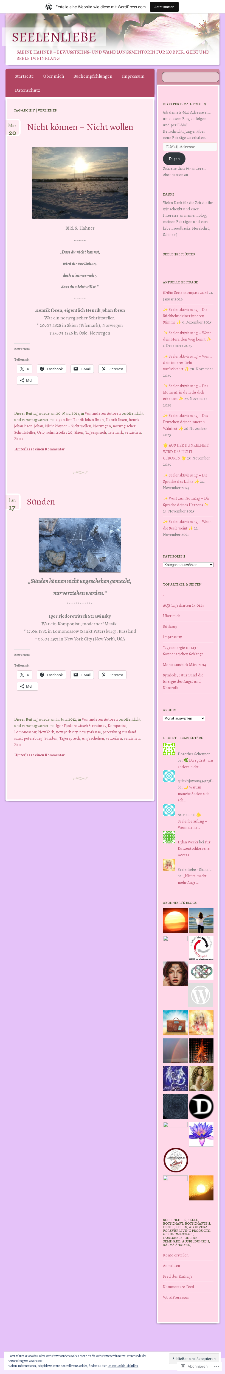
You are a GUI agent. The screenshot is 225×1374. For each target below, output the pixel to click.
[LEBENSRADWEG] (176, 1161)
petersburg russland (119, 732)
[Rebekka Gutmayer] (200, 996)
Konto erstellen (176, 1255)
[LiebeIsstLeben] (201, 973)
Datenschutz (27, 90)
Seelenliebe (54, 36)
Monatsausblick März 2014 (184, 664)
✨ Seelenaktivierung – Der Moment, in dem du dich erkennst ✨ (185, 392)
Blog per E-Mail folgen (184, 104)
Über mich (53, 76)
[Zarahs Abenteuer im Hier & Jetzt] (175, 1079)
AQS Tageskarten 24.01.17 (183, 605)
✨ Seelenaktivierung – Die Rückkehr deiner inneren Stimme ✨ (185, 316)
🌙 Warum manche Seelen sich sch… (193, 793)
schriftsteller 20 (59, 432)
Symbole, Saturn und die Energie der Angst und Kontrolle (183, 681)
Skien (78, 432)
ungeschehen (93, 738)
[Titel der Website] (201, 1023)
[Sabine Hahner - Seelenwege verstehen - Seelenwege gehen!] (201, 921)
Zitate (19, 438)
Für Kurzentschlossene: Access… (194, 848)
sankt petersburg (28, 738)
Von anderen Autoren (103, 413)
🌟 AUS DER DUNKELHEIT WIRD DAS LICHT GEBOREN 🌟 (186, 451)
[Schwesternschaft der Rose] (201, 1079)
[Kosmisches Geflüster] (175, 1187)
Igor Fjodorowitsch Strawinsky (81, 725)
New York (46, 732)
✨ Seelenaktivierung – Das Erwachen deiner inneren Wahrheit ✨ (185, 422)
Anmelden (171, 1265)
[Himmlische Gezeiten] (175, 1107)
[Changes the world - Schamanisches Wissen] (201, 1051)
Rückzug (170, 626)
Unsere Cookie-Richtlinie (123, 1366)
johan (38, 426)
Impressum (133, 76)
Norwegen (102, 426)
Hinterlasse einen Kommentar (39, 449)
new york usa (90, 732)
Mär (12, 127)
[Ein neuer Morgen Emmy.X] (175, 921)
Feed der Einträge (178, 1276)
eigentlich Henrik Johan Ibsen (80, 419)
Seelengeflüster (179, 254)
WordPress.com (176, 1297)
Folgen (174, 158)
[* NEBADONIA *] (175, 1134)
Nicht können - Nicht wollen (68, 426)
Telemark (115, 432)
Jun (12, 502)
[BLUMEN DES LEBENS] (201, 1188)
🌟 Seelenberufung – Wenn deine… (192, 821)
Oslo (40, 432)
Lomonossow (25, 732)
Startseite (24, 76)
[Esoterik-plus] (175, 948)
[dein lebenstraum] (175, 1023)
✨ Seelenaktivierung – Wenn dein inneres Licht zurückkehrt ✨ (187, 362)
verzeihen (114, 738)
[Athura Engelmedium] (175, 974)
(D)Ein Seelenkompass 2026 (185, 292)
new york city (66, 732)
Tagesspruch (95, 432)
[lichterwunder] (175, 1051)
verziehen (133, 432)
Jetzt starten (164, 7)
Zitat (18, 744)
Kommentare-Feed (178, 1286)
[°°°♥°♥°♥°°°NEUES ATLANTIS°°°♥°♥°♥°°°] (201, 1135)
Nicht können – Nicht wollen (80, 127)
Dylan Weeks (188, 842)
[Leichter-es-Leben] (201, 949)
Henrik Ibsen (116, 419)
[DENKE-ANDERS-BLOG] (201, 1107)
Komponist (117, 725)
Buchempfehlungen (93, 76)
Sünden (41, 501)
